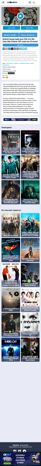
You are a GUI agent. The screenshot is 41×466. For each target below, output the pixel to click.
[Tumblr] (15, 49)
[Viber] (17, 49)
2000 (6, 75)
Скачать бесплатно (28, 35)
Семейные (16, 63)
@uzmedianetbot (24, 445)
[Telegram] (26, 49)
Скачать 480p (11, 28)
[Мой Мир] (9, 49)
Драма (32, 63)
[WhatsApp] (20, 49)
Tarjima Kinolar (9, 63)
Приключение (5, 65)
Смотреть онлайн (10, 35)
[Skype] (23, 49)
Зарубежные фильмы (24, 63)
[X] (12, 49)
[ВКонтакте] (3, 49)
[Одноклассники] (6, 49)
